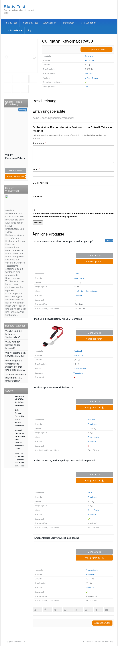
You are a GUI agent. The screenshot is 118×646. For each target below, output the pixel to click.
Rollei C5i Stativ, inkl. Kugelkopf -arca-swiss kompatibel (64, 460)
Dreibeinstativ (92, 291)
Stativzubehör (88, 22)
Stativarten (69, 22)
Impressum (87, 641)
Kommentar (39, 143)
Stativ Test (11, 22)
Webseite (37, 196)
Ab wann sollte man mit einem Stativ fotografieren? (15, 377)
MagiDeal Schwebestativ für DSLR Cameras (58, 318)
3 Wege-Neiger (91, 78)
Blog (29, 30)
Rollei (90, 492)
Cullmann (89, 56)
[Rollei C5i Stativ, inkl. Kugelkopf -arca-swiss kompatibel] (52, 478)
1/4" (87, 86)
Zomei (77, 273)
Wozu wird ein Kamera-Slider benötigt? (12, 344)
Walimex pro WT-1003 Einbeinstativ (53, 387)
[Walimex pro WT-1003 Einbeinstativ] (52, 405)
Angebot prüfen (96, 49)
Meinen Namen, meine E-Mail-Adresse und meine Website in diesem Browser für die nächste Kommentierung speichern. (73, 215)
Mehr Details (94, 255)
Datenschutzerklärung (104, 641)
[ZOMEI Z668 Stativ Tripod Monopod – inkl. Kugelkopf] (52, 259)
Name (36, 169)
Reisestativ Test (30, 22)
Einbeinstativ (93, 437)
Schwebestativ (79, 368)
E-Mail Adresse (41, 182)
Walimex (91, 419)
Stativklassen (50, 22)
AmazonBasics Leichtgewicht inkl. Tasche (56, 537)
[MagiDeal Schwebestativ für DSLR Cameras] (52, 336)
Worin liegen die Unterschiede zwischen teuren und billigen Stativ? (15, 365)
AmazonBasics (92, 570)
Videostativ (78, 373)
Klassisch (78, 295)
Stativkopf (89, 73)
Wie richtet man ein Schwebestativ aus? (15, 354)
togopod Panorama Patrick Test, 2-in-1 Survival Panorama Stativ (15, 156)
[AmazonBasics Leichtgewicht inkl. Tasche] (52, 555)
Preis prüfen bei (93, 407)
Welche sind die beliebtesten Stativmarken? (13, 334)
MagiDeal (77, 351)
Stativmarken (13, 30)
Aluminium (89, 60)
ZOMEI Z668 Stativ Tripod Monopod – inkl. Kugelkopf (63, 241)
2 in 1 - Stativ (80, 291)
